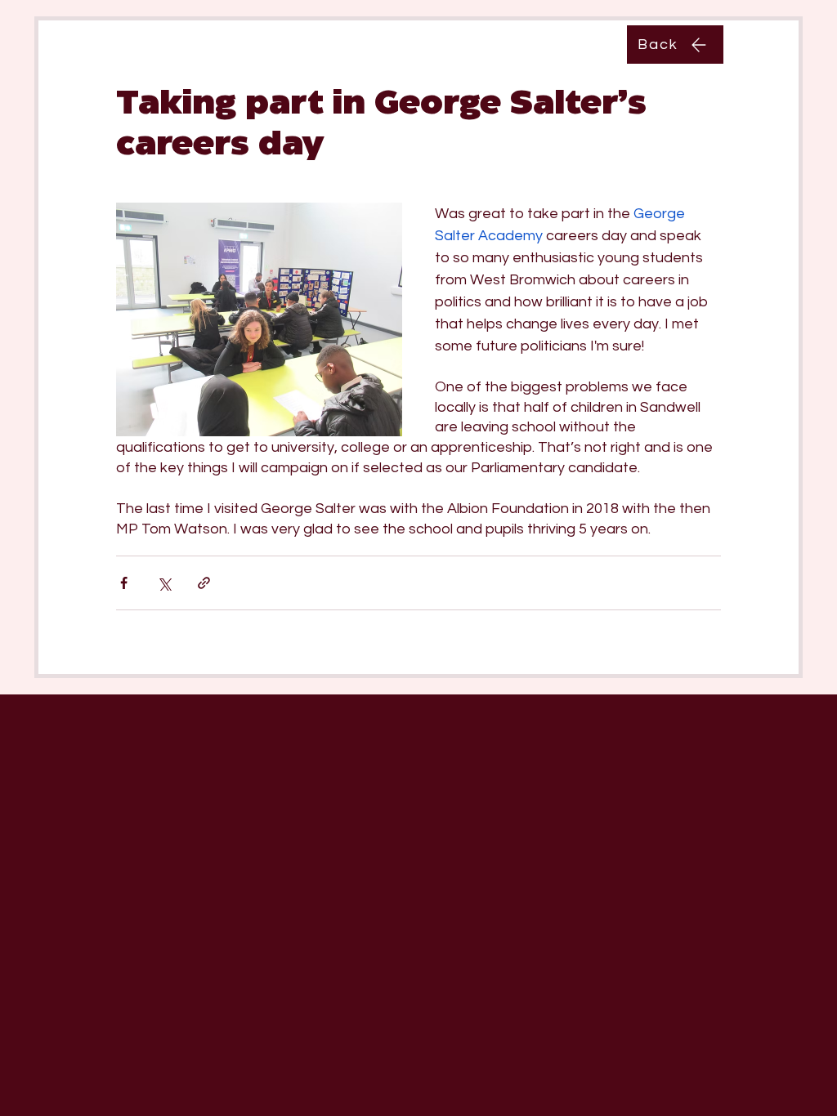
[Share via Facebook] (124, 583)
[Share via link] (204, 583)
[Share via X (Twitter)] (164, 583)
